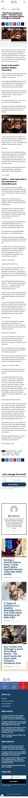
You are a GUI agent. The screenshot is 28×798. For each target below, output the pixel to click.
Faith (3, 452)
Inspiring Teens (5, 454)
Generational (9, 452)
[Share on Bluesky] (10, 24)
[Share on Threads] (22, 24)
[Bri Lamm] (3, 9)
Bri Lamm (7, 9)
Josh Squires (7, 621)
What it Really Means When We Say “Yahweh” (13, 736)
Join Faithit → (14, 484)
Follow (14, 682)
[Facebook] (14, 530)
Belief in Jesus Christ (11, 451)
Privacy (12, 488)
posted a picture (18, 100)
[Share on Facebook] (7, 24)
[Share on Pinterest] (14, 24)
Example (20, 451)
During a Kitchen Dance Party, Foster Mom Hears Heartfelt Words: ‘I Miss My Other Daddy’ (13, 567)
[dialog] (2, 795)
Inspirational (6, 40)
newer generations (8, 154)
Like (5, 682)
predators (4, 77)
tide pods (11, 142)
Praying (17, 454)
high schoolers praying (12, 83)
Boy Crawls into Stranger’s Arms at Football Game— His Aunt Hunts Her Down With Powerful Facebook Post (13, 655)
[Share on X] (3, 24)
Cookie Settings (6, 706)
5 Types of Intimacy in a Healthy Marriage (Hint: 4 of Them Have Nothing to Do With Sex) (13, 610)
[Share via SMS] (18, 24)
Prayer (12, 454)
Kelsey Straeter (8, 577)
